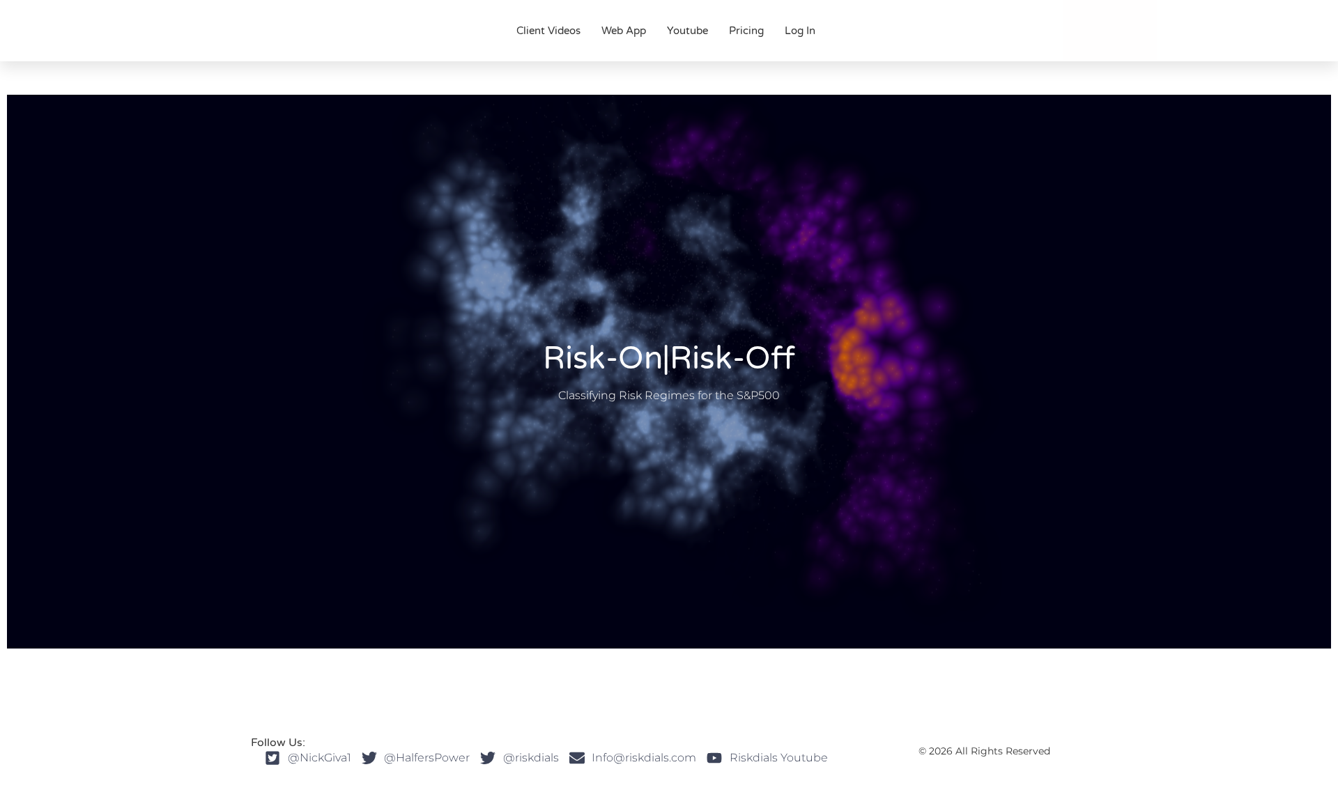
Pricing (746, 30)
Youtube (687, 30)
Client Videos (548, 30)
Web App (623, 30)
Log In (800, 30)
